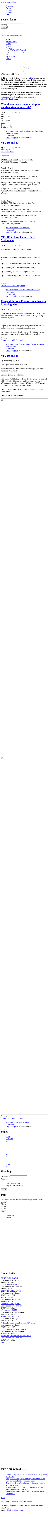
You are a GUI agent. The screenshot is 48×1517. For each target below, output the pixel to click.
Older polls (10, 1215)
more (3, 1342)
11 (6, 1145)
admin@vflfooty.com (9, 99)
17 (6, 1158)
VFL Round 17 (10, 142)
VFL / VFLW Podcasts (18, 52)
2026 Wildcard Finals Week (11, 1291)
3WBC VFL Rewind (18, 50)
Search (3, 25)
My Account (10, 57)
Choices (4, 1204)
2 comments (10, 135)
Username (5, 1177)
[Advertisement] (24, 1244)
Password (5, 1179)
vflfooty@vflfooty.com (14, 1510)
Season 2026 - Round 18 (10, 1316)
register (31, 78)
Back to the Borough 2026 (11, 1304)
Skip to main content (8, 2)
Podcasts (9, 48)
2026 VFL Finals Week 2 (10, 1278)
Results (8, 1217)
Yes (5, 1206)
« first (8, 1137)
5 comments (10, 348)
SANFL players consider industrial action (16, 1336)
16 (6, 1156)
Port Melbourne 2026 (9, 1285)
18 (6, 1160)
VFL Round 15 (10, 355)
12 (6, 1147)
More (3, 1498)
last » (7, 1166)
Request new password (14, 1185)
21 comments (10, 294)
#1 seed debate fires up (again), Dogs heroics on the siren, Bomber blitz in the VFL (25, 1488)
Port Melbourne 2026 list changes (13, 1329)
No (5, 1209)
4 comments (10, 230)
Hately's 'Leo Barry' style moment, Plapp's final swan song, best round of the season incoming (25, 1480)
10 (6, 1143)
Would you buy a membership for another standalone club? (21, 105)
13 (6, 1149)
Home (8, 39)
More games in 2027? (9, 1310)
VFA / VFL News (7, 152)
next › (8, 1164)
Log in (8, 138)
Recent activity (11, 42)
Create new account (13, 1183)
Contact (8, 59)
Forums (8, 46)
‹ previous (9, 1139)
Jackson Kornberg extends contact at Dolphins (18, 1323)
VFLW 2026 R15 (7, 1297)
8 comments (10, 1124)
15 (6, 1154)
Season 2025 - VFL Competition (13, 286)
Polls (7, 54)
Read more (18, 228)
